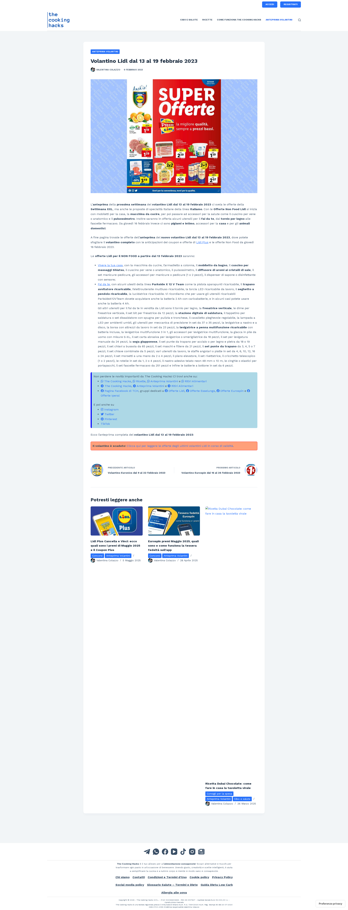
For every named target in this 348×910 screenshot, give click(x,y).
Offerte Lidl (176, 391)
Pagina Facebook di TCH (121, 391)
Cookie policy (199, 877)
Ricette (207, 19)
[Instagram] (192, 851)
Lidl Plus (202, 242)
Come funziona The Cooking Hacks (239, 19)
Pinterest (110, 419)
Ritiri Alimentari (195, 381)
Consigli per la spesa (219, 793)
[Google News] (201, 851)
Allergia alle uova (174, 892)
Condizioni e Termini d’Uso (167, 877)
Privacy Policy (222, 877)
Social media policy (129, 884)
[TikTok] (183, 851)
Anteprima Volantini (279, 19)
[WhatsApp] (156, 851)
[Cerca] (299, 20)
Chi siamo (122, 877)
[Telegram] (147, 851)
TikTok (105, 423)
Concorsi (97, 555)
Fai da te (104, 284)
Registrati (291, 4)
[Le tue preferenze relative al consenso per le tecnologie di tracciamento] (330, 903)
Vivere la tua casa (110, 265)
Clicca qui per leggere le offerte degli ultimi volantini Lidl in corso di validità (180, 446)
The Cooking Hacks (117, 381)
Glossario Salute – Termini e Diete (172, 884)
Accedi (270, 4)
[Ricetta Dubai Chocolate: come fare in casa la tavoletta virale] (231, 642)
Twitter (109, 414)
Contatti (138, 877)
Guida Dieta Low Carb (217, 884)
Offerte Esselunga (202, 391)
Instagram (111, 409)
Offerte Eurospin (231, 391)
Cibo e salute (189, 19)
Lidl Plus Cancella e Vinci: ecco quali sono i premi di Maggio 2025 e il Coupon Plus (115, 546)
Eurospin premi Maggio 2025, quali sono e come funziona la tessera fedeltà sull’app (173, 546)
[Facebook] (165, 851)
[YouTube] (174, 851)
